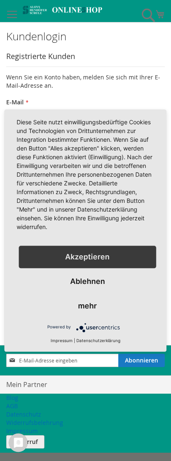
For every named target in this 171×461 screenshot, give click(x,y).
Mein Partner (26, 384)
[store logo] (62, 10)
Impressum (22, 431)
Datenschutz (23, 414)
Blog (12, 398)
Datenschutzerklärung (98, 340)
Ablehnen (87, 281)
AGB (12, 406)
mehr (87, 305)
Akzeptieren (87, 256)
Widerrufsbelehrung (34, 422)
